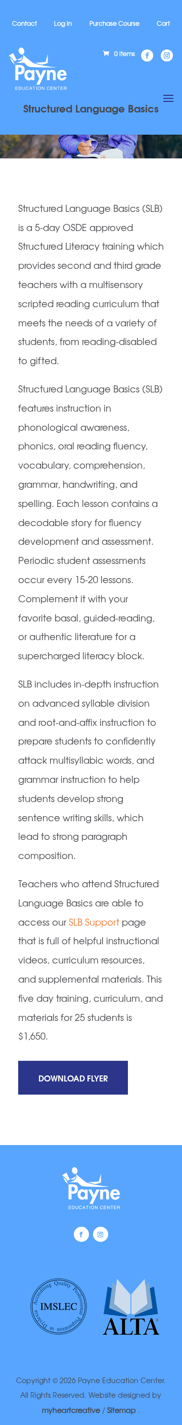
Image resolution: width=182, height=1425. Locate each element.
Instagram (100, 1234)
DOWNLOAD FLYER (73, 1077)
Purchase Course (114, 23)
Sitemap (122, 1410)
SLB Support (94, 921)
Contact (24, 23)
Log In (63, 23)
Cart (163, 23)
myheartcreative (71, 1410)
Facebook (81, 1234)
